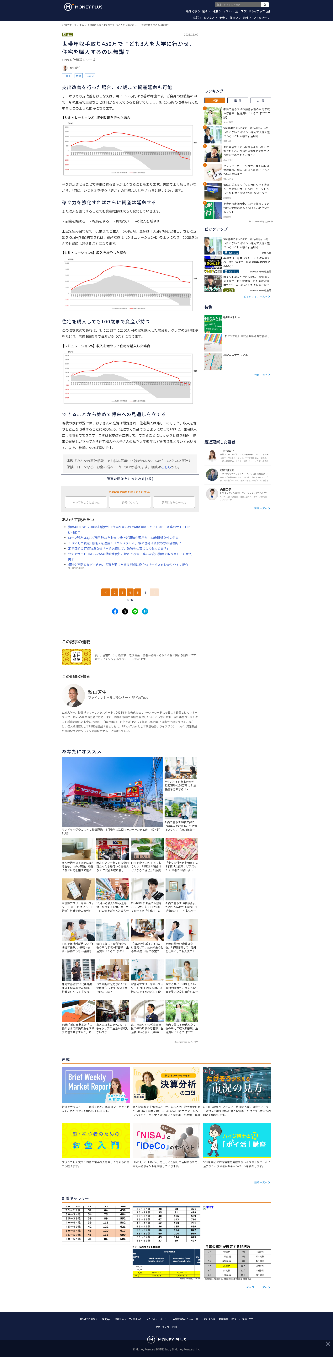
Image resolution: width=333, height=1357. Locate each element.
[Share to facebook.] (115, 611)
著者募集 (223, 1319)
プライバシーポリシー (157, 1319)
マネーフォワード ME (166, 1326)
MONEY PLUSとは (89, 1319)
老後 (222, 17)
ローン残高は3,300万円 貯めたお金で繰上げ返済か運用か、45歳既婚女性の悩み (123, 537)
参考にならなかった (174, 502)
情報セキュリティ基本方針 (128, 1319)
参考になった (130, 502)
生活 (196, 17)
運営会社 (106, 1319)
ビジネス (209, 17)
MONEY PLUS (69, 25)
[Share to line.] (135, 611)
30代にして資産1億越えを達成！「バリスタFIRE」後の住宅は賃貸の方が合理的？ (124, 543)
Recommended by (182, 1041)
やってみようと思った (86, 502)
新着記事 (191, 11)
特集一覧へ (261, 374)
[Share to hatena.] (145, 611)
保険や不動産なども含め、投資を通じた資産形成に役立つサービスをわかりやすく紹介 (128, 564)
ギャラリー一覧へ (257, 1287)
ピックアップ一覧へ (256, 296)
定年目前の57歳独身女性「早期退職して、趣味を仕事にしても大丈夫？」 (119, 548)
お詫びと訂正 (246, 1319)
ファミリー (260, 17)
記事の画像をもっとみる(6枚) (130, 478)
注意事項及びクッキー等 (185, 1319)
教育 (78, 75)
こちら (166, 466)
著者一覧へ (261, 508)
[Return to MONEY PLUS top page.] (83, 7)
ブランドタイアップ (255, 11)
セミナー (230, 11)
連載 (205, 11)
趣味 (245, 17)
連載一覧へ (261, 1182)
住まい (234, 17)
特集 (215, 11)
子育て (67, 75)
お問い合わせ (208, 1319)
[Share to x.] (125, 611)
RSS (233, 1319)
